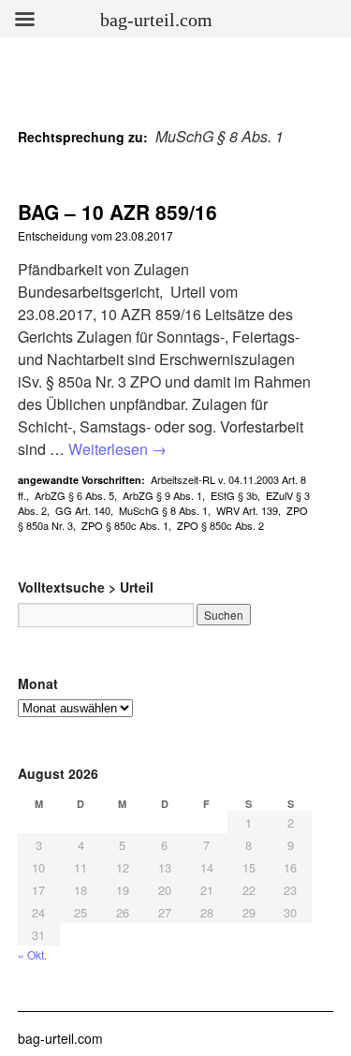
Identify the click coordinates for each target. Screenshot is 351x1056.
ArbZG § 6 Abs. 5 (74, 495)
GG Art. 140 (82, 510)
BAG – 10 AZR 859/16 (117, 212)
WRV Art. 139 (247, 510)
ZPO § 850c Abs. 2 (220, 525)
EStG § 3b (234, 495)
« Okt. (32, 954)
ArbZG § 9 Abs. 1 (162, 495)
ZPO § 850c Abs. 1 (124, 525)
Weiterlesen (117, 449)
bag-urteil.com (60, 1038)
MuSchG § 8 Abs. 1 (163, 510)
